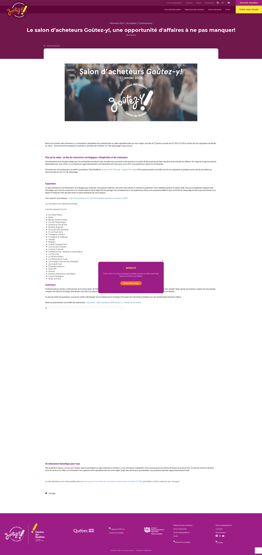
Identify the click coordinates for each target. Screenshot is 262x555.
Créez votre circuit (131, 283)
